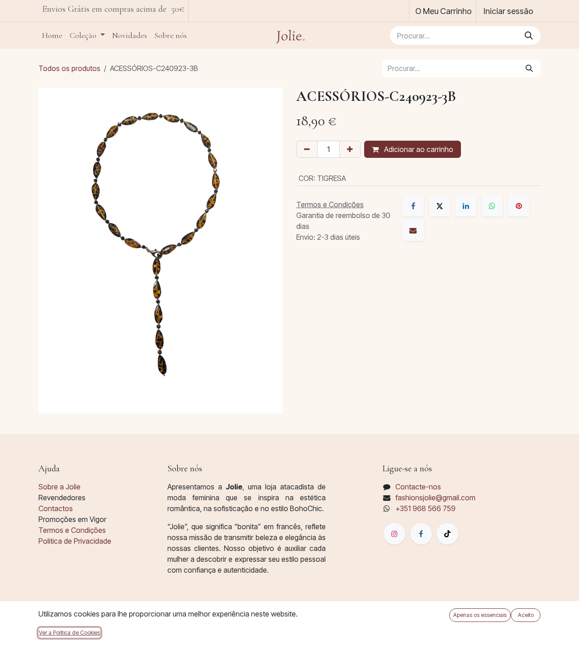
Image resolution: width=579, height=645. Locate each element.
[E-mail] (413, 230)
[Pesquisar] (529, 35)
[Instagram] (394, 534)
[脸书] (421, 534)
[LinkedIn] (466, 206)
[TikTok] (447, 534)
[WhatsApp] (492, 206)
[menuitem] (52, 35)
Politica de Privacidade (74, 540)
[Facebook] (413, 206)
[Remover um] (307, 149)
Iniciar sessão (508, 11)
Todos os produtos (69, 68)
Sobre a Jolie (59, 486)
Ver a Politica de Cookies (69, 632)
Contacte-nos (418, 486)
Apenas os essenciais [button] (480, 615)
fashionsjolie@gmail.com (435, 497)
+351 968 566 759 (425, 508)
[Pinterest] (519, 206)
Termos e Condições (72, 530)
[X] (440, 206)
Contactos (55, 508)
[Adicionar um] (350, 149)
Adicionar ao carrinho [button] (417, 149)
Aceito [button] (526, 615)
